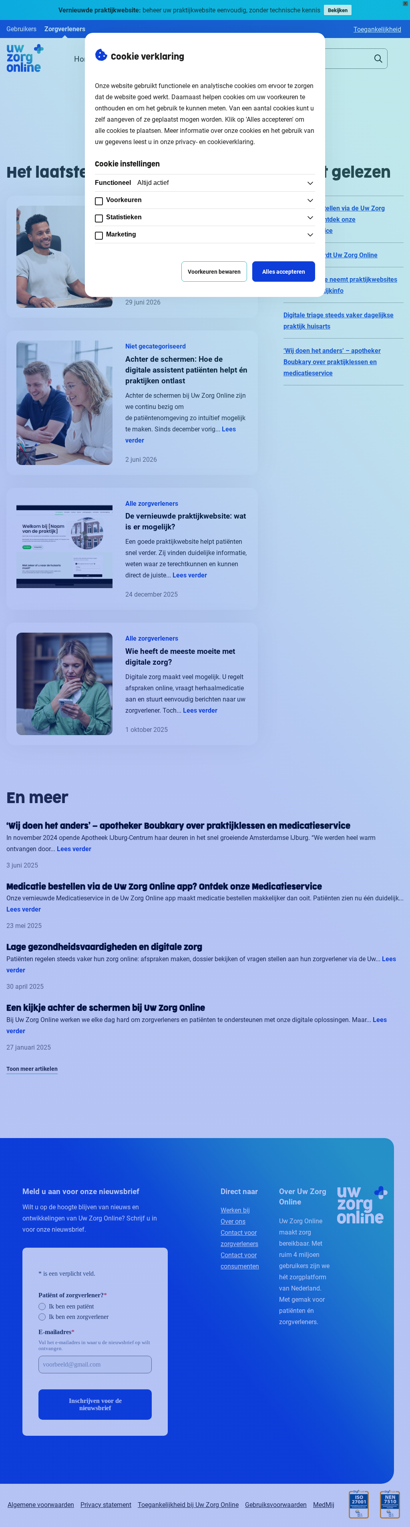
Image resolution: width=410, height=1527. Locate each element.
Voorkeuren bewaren (214, 271)
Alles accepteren (283, 271)
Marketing (121, 234)
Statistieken (124, 217)
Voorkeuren (124, 199)
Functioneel (132, 182)
